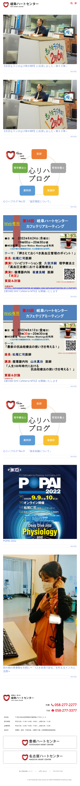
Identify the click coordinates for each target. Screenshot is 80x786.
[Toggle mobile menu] (76, 3)
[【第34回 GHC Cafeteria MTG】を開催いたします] (40, 252)
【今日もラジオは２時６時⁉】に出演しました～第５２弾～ (35, 131)
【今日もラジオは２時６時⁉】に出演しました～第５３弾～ (35, 66)
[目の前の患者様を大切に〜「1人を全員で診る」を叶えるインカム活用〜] (40, 610)
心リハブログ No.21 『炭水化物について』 (27, 451)
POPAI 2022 (9, 540)
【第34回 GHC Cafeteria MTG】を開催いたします (30, 291)
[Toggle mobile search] (72, 3)
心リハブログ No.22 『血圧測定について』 (27, 201)
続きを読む (74, 71)
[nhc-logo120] (40, 752)
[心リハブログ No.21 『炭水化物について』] (40, 422)
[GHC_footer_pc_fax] (61, 709)
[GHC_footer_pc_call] (61, 704)
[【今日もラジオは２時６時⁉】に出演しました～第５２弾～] (40, 104)
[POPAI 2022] (40, 502)
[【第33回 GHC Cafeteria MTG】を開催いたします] (40, 342)
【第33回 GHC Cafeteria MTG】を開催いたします (30, 380)
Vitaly (69, 780)
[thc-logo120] (40, 737)
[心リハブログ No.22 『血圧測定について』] (40, 172)
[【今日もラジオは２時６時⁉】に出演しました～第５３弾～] (40, 39)
